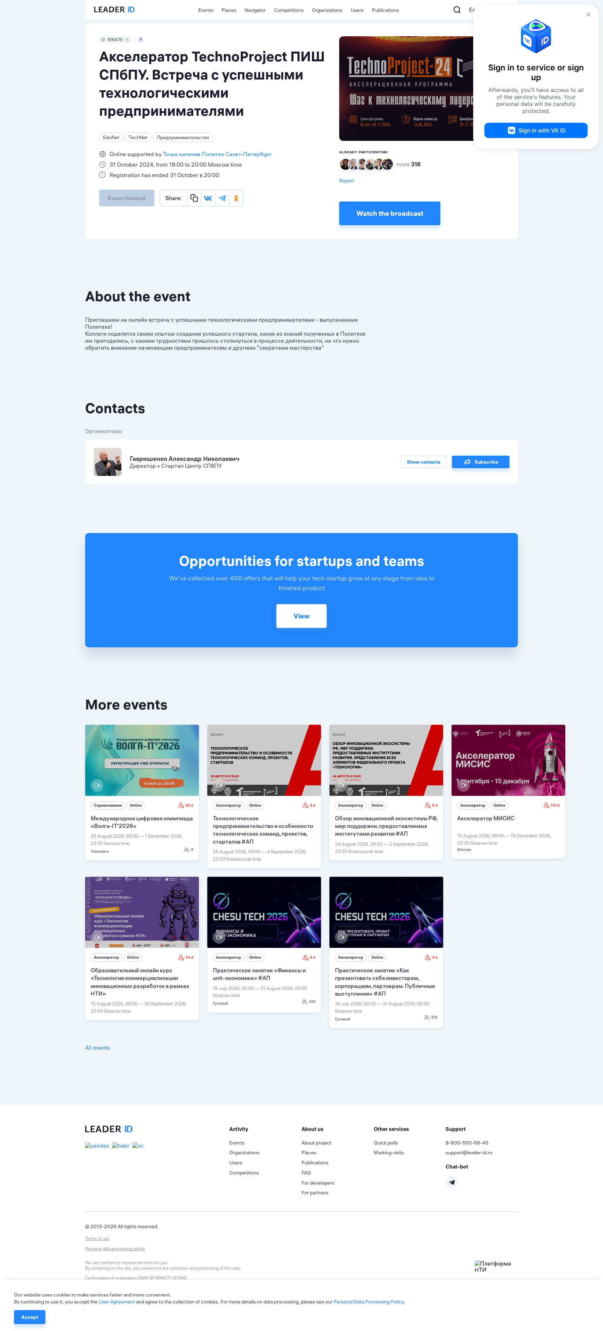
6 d (435, 805)
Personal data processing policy (115, 1248)
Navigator (255, 10)
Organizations (327, 10)
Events (205, 10)
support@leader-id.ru (469, 1152)
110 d (555, 805)
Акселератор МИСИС (485, 818)
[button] (265, 1129)
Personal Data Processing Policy (369, 1302)
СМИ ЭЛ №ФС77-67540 (162, 1277)
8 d (312, 805)
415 (434, 1017)
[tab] (265, 1129)
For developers (318, 1183)
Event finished (127, 198)
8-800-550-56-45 (467, 1143)
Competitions (289, 10)
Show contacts (423, 462)
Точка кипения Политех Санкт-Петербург (217, 154)
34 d (189, 957)
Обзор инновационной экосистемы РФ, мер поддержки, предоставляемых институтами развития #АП (386, 826)
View (301, 615)
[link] (142, 792)
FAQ (306, 1173)
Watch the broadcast (389, 213)
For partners (315, 1192)
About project (317, 1143)
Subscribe (486, 462)
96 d (189, 805)
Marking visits (389, 1152)
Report (346, 180)
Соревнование (108, 805)
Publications (385, 10)
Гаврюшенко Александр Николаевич (184, 459)
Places (229, 10)
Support (456, 1129)
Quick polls (386, 1143)
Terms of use (97, 1238)
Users (357, 10)
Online (136, 805)
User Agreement (117, 1302)
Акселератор (228, 805)
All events (97, 1047)
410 (312, 1001)
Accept (29, 1317)
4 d (312, 957)
